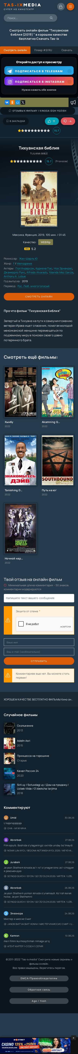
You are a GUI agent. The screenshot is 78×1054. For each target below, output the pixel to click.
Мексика (18, 235)
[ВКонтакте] (7, 102)
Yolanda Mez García (61, 272)
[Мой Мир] (17, 102)
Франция (31, 235)
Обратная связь (39, 989)
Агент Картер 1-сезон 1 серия (25, 946)
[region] (39, 76)
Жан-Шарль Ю (28, 258)
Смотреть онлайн (39, 296)
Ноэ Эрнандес (63, 268)
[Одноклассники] (12, 102)
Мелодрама (24, 263)
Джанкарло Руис (14, 272)
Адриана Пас (43, 268)
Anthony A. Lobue (15, 276)
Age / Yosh (39, 1001)
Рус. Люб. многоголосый (34, 286)
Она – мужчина (16, 828)
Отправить (39, 661)
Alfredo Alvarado (37, 272)
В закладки (17, 121)
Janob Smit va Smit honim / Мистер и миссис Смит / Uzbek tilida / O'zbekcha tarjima (40, 924)
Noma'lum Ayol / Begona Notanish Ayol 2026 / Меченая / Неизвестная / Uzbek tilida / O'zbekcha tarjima (40, 850)
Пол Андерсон (25, 268)
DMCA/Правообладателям (39, 978)
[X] (23, 102)
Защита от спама (27, 611)
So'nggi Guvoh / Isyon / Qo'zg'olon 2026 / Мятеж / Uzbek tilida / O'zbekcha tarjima (40, 876)
